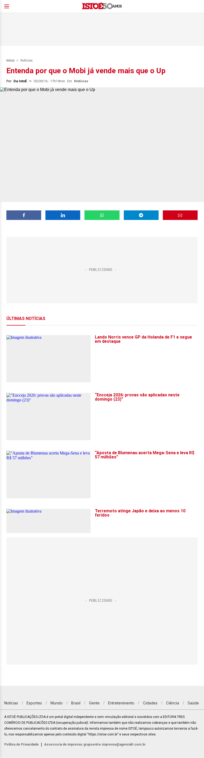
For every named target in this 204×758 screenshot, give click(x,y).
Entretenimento (121, 703)
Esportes (34, 703)
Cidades (150, 703)
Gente (94, 703)
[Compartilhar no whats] (101, 215)
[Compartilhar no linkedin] (62, 215)
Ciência (172, 703)
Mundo (56, 703)
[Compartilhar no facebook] (23, 215)
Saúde (193, 703)
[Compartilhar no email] (180, 215)
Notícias (26, 60)
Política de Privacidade (21, 744)
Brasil (75, 703)
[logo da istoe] (102, 6)
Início (10, 60)
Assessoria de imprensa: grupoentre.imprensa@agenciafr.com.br (95, 744)
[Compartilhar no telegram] (141, 215)
